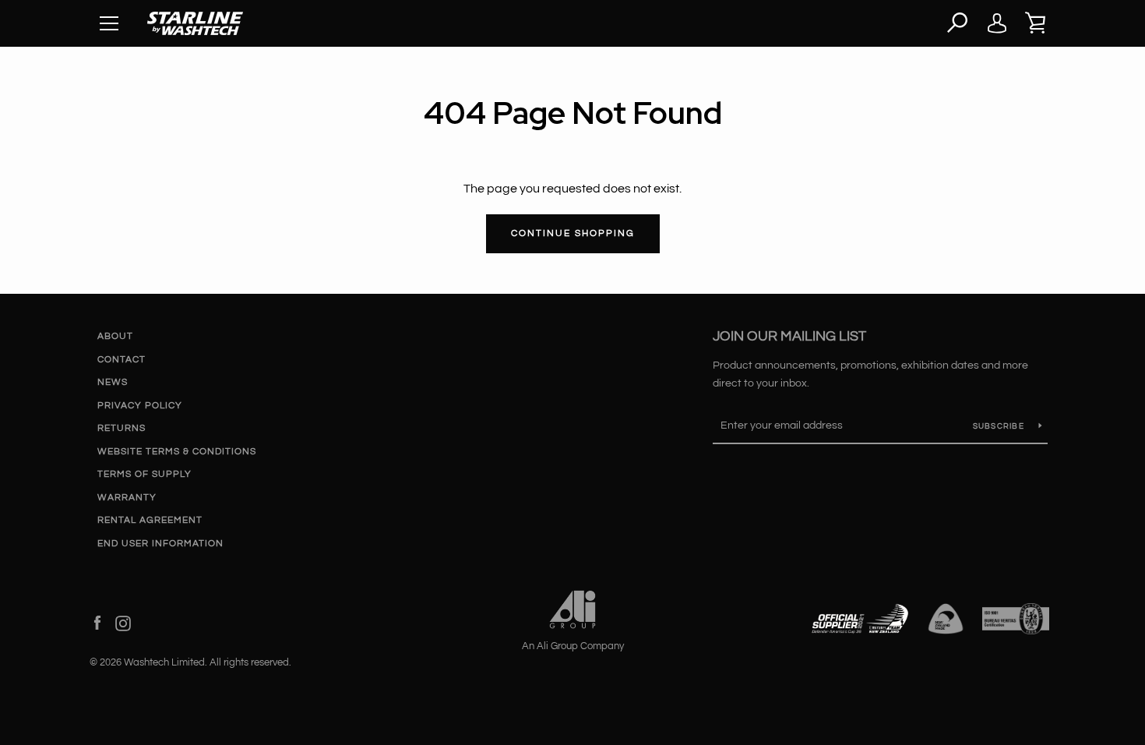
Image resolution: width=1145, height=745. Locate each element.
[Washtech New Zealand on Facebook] (97, 622)
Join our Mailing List (789, 336)
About (115, 336)
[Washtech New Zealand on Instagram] (123, 622)
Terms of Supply (144, 474)
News (112, 382)
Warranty (127, 498)
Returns (121, 428)
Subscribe (1000, 426)
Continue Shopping (573, 233)
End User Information (160, 543)
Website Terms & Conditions (176, 452)
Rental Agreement (150, 520)
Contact (121, 360)
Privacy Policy (139, 406)
